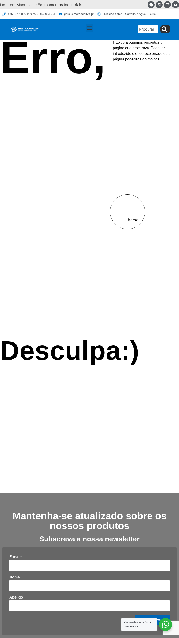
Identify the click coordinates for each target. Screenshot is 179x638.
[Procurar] (165, 29)
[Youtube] (175, 4)
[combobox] (148, 29)
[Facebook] (151, 4)
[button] (89, 28)
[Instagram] (159, 4)
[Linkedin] (167, 4)
